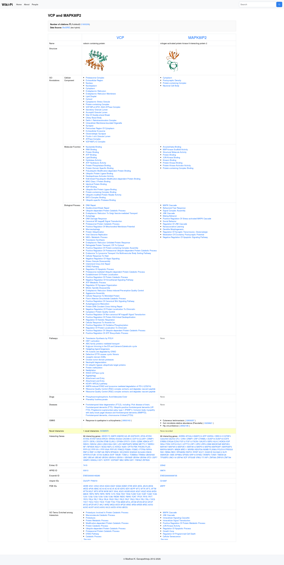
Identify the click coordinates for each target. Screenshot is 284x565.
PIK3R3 (141, 446)
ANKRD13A (122, 436)
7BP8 (91, 493)
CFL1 (178, 438)
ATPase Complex (93, 138)
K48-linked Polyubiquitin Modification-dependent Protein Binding (113, 178)
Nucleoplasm (91, 85)
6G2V (121, 491)
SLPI (225, 452)
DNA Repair (91, 205)
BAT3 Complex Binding (96, 197)
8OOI (117, 504)
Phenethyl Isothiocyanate (97, 399)
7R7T (150, 496)
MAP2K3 (226, 444)
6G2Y (138, 491)
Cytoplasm (90, 88)
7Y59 (118, 501)
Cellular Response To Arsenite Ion (100, 322)
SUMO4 (106, 454)
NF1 (85, 446)
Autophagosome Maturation (97, 303)
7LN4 (100, 496)
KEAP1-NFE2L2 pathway (96, 383)
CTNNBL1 (202, 438)
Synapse (89, 125)
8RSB (139, 504)
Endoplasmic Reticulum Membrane (101, 93)
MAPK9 (163, 449)
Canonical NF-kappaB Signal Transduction (104, 221)
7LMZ (149, 493)
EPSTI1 (127, 441)
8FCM (133, 501)
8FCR (91, 504)
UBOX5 (105, 457)
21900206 (85, 24)
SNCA (148, 452)
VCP (120, 37)
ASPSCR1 (135, 436)
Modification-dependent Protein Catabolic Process (107, 523)
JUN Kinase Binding (171, 157)
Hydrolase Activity (93, 160)
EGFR (226, 438)
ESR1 (133, 441)
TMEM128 (221, 454)
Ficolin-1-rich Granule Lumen (98, 136)
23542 (162, 465)
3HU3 (101, 485)
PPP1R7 (113, 449)
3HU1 (91, 485)
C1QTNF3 (226, 436)
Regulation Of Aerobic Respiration (100, 319)
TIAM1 (214, 454)
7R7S (145, 496)
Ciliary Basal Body (94, 117)
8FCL (128, 501)
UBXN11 (120, 457)
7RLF (127, 499)
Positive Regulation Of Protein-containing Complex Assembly (112, 247)
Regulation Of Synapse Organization (101, 285)
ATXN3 (86, 438)
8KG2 (112, 504)
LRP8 (203, 444)
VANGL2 (94, 460)
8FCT (96, 504)
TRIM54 (141, 454)
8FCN (139, 501)
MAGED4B (216, 444)
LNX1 (114, 444)
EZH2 (176, 441)
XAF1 (131, 460)
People (35, 4)
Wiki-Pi (7, 4)
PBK (135, 446)
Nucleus (89, 83)
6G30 (149, 491)
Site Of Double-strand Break (98, 115)
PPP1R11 (95, 449)
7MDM (116, 496)
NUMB (206, 449)
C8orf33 (171, 438)
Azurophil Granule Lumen (96, 112)
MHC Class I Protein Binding (98, 181)
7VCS (152, 499)
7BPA (102, 493)
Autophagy (90, 215)
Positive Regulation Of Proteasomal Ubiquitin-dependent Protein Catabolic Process (121, 250)
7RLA (106, 499)
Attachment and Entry (95, 378)
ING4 (162, 444)
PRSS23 (229, 449)
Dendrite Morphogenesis (173, 229)
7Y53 (113, 501)
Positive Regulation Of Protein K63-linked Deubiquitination (110, 317)
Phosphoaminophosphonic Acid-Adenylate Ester (106, 396)
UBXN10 (112, 457)
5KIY (111, 491)
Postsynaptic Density (172, 80)
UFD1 (149, 457)
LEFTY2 (186, 444)
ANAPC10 (197, 436)
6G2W (127, 491)
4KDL (140, 485)
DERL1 (93, 441)
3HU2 (96, 485)
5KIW (106, 491)
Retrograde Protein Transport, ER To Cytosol (105, 245)
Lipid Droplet (91, 96)
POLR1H (221, 449)
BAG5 (99, 438)
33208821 (208, 423)
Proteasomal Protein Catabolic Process (103, 223)
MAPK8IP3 (227, 446)
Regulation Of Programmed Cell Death (179, 533)
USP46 (180, 457)
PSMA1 (128, 449)
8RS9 (134, 504)
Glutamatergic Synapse (96, 133)
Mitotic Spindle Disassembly (98, 287)
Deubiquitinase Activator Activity (100, 176)
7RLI (143, 499)
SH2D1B (208, 452)
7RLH (137, 499)
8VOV (113, 507)
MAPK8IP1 (217, 446)
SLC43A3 (142, 452)
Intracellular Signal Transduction (176, 520)
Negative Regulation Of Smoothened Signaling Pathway (109, 279)
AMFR (113, 436)
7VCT (85, 501)
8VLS (108, 507)
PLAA (147, 446)
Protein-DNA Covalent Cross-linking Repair (104, 306)
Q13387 (163, 480)
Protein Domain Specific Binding (99, 168)
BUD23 (119, 438)
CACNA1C (127, 438)
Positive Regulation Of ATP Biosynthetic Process (107, 333)
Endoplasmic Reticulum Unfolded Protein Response (108, 242)
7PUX (139, 496)
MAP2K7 (164, 446)
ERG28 (170, 441)
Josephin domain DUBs (96, 356)
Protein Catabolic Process (97, 525)
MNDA (177, 449)
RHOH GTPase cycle (95, 372)
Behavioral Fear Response (174, 207)
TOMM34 (134, 454)
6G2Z (143, 491)
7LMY (143, 493)
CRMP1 (150, 438)
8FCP (150, 501)
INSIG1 (86, 444)
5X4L (116, 491)
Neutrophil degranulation (96, 362)
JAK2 (99, 444)
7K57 (123, 493)
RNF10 (86, 452)
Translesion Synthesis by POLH (99, 338)
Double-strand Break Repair (97, 207)
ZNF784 (227, 457)
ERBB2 (163, 441)
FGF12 (182, 441)
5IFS (96, 491)
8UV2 (150, 504)
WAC (122, 460)
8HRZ (107, 504)
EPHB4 (120, 441)
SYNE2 (199, 454)
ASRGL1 (211, 436)
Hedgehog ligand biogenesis (98, 348)
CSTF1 (86, 441)
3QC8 (107, 485)
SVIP (112, 454)
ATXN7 (93, 438)
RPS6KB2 (181, 452)
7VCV (96, 501)
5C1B (117, 488)
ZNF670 (220, 457)
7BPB (107, 493)
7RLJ (147, 499)
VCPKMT (115, 460)
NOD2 (104, 446)
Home (19, 4)
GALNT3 (203, 441)
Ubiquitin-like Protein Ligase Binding (101, 189)
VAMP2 (86, 460)
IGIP (228, 441)
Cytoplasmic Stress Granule (98, 101)
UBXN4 (136, 457)
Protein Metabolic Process (97, 520)
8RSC (145, 504)
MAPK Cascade (170, 205)
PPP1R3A (104, 449)
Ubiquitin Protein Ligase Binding (99, 173)
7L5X (138, 493)
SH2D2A (133, 452)
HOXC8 (222, 441)
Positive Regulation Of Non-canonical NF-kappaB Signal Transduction (115, 314)
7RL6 (90, 499)
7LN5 (105, 496)
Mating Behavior (170, 215)
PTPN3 (142, 449)
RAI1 (162, 452)
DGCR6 (99, 441)
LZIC (120, 444)
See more (87, 539)
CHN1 (183, 438)
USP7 (154, 457)
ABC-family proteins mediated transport (103, 343)
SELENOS (124, 452)
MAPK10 (200, 446)
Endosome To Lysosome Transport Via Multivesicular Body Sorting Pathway (118, 253)
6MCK (85, 493)
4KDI (135, 485)
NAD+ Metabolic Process (97, 237)
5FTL (148, 488)
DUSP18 (219, 438)
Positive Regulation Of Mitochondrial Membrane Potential (110, 226)
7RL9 (101, 499)
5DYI (128, 488)
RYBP (195, 452)
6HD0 (154, 491)
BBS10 (218, 436)
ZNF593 (212, 457)
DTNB (106, 441)
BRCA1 (105, 438)
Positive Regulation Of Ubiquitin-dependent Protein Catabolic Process (115, 330)
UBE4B (98, 457)
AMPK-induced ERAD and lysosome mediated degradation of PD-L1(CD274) (118, 386)
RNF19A (100, 452)
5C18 (101, 488)
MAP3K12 (191, 446)
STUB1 (93, 454)
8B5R (123, 501)
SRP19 (192, 454)
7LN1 (85, 496)
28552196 (184, 425)
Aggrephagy (91, 375)
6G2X (132, 491)
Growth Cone (168, 531)
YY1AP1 (205, 457)
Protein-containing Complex (97, 104)
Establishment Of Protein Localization (102, 274)
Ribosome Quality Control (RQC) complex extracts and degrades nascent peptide (120, 388)
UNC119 (172, 457)
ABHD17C (106, 436)
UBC (85, 457)
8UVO (85, 507)
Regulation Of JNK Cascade (175, 223)
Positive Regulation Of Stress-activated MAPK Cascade (187, 218)
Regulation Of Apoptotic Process (100, 269)
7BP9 (96, 493)
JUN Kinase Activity (171, 525)
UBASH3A (150, 454)
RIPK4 (149, 449)
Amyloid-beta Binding (172, 146)
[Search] (279, 4)
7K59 (128, 493)
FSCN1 (195, 441)
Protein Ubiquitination (95, 231)
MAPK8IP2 (197, 37)
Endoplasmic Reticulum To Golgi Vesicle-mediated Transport (112, 213)
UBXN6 (143, 457)
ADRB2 (182, 436)
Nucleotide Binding (94, 146)
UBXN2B (128, 457)
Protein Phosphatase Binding (98, 165)
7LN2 (90, 496)
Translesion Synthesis (95, 239)
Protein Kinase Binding (172, 162)
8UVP (91, 507)
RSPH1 (189, 452)
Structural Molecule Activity (175, 152)
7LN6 (110, 496)
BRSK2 (112, 438)
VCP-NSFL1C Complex (95, 141)
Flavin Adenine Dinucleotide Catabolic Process (106, 298)
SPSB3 (186, 454)
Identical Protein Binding (96, 184)
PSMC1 (135, 449)
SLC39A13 (217, 452)
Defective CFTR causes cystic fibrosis (102, 354)
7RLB (111, 499)
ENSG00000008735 (168, 475)
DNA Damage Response (96, 218)
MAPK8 (208, 446)
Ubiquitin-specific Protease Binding (101, 200)
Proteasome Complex (95, 77)
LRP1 (192, 444)
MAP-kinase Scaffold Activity (175, 149)
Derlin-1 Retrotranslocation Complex (101, 120)
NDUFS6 (198, 449)
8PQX (123, 504)
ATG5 (143, 436)
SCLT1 (201, 452)
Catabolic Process (93, 536)
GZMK (139, 441)
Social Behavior (169, 221)
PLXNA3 (213, 449)
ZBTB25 (146, 460)
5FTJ (138, 488)
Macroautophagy (93, 229)
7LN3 (95, 496)
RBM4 (167, 452)
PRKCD (121, 449)
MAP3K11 (182, 446)
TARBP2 (206, 454)
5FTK (143, 488)
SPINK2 (178, 454)
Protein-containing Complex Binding (101, 192)
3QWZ (124, 485)
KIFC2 (174, 444)
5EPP (132, 488)
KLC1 (179, 444)
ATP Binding (91, 154)
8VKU (102, 507)
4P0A (91, 488)
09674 (162, 470)
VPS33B (191, 457)
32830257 (190, 420)
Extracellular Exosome (95, 130)
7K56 (118, 493)
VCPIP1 (107, 460)
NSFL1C (110, 446)
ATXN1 (149, 436)
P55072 (94, 480)
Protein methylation (94, 367)
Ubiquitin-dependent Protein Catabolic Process (106, 210)
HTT (151, 441)
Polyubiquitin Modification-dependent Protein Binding (108, 170)
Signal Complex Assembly (174, 210)
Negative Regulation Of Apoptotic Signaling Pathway (185, 237)
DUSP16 (211, 438)
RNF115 (93, 452)
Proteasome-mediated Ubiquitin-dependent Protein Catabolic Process (115, 271)
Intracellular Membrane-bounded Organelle (104, 122)
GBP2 (209, 441)
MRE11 (184, 449)
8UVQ (97, 507)
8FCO (144, 501)
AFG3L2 (189, 436)
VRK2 (198, 457)
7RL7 (95, 499)
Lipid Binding (91, 157)
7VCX (101, 501)
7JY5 (113, 493)
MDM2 (135, 444)
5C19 (106, 488)
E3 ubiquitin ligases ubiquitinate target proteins (106, 364)
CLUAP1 (142, 438)
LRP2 (198, 444)
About (26, 4)
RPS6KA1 (114, 452)
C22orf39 (164, 438)
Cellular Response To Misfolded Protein (103, 295)
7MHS (128, 496)
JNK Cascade (169, 213)
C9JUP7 (86, 480)
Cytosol (89, 99)
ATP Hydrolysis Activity (96, 162)
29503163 (126, 420)
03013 (85, 470)
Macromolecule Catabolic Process (100, 515)
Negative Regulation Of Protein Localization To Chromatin (110, 309)
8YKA (119, 507)
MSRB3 (191, 449)
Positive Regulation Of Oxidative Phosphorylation (107, 325)
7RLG (132, 499)
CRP (196, 438)
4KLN (145, 485)
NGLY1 (98, 446)
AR (129, 436)
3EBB (85, 485)
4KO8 (150, 485)
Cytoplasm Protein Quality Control (100, 311)
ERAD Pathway (92, 266)
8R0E (128, 504)
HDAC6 (146, 441)
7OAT (133, 496)
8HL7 (102, 504)
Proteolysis (90, 517)
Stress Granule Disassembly (98, 261)
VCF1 (100, 460)
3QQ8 (118, 485)
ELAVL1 (112, 441)
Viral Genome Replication (97, 234)
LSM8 (208, 444)
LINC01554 (107, 444)
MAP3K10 (172, 446)
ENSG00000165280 (91, 475)
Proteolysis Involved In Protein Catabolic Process (107, 512)
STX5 (99, 454)
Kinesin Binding (169, 160)
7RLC (116, 499)
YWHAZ (138, 460)
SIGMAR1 (104, 430)
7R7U (85, 499)
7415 (85, 465)
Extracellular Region (94, 80)
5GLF (90, 491)
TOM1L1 (125, 454)
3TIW (130, 485)
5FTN (85, 491)
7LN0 (155, 493)
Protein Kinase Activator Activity (177, 165)
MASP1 (170, 449)
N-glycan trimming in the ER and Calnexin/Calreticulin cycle (111, 346)
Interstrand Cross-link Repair (98, 263)
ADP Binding (91, 186)
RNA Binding (91, 149)
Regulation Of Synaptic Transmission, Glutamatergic (185, 231)
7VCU (90, 501)
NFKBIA (90, 446)
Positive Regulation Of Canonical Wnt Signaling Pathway (110, 301)
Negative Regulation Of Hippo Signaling (103, 258)
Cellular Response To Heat (97, 255)
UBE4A (91, 457)
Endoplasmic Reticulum (96, 91)
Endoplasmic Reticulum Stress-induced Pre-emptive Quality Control (115, 290)
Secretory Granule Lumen (97, 109)
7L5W (133, 493)
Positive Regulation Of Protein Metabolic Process (184, 523)
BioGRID (66, 27)
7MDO (122, 496)
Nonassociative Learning (173, 226)
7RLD (121, 499)
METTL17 (143, 444)
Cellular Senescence (171, 536)
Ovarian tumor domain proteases (100, 359)
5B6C (96, 488)
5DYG (122, 488)
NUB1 (124, 446)
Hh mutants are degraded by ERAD (101, 351)
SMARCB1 (165, 454)
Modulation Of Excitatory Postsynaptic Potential (183, 234)
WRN (126, 460)
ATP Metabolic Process (96, 282)
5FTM (153, 488)
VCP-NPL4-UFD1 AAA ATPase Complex (103, 107)
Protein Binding (92, 152)
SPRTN (86, 454)
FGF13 (189, 441)
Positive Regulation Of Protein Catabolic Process (107, 277)
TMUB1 (118, 454)
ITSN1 (168, 444)
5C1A (111, 488)
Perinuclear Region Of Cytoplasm (100, 128)
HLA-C (216, 441)
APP (205, 436)
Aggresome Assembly (95, 293)
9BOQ (125, 507)
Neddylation (91, 370)
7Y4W (107, 501)
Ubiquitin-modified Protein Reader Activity (103, 194)
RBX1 (173, 452)
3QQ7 (112, 485)
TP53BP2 (164, 457)
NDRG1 (151, 444)
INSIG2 (93, 444)
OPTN (130, 446)
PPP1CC (87, 449)
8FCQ (85, 504)
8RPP (162, 485)
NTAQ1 (118, 446)
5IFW (101, 491)
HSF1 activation (93, 340)
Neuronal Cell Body (171, 85)
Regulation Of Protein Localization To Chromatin (106, 327)
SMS (172, 454)
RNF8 (107, 452)
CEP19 (135, 438)
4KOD (85, 488)
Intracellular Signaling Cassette (176, 517)
